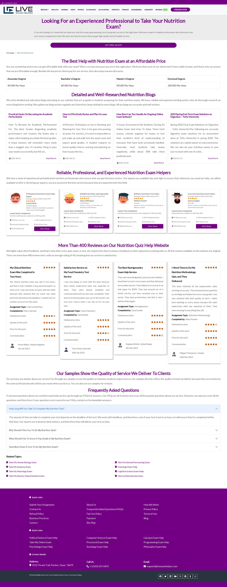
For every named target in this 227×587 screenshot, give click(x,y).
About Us (91, 504)
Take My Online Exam (40, 542)
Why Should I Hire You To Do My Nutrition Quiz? (32, 430)
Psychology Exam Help (41, 546)
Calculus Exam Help (154, 537)
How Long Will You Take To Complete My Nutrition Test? (36, 408)
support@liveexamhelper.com (162, 566)
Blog (146, 518)
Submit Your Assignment (41, 504)
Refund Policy (36, 513)
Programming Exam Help (156, 542)
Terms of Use (150, 513)
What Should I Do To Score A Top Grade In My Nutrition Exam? (40, 438)
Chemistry (148, 10)
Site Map (91, 522)
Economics (91, 10)
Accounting (104, 10)
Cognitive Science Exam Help (130, 471)
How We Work (151, 504)
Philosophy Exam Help (155, 546)
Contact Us (35, 509)
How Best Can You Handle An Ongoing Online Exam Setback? (139, 115)
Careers (33, 522)
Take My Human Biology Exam (22, 462)
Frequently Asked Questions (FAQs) (105, 509)
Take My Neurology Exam (20, 471)
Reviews (161, 10)
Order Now (180, 9)
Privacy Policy (151, 509)
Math (73, 10)
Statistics (115, 10)
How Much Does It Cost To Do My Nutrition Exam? (33, 446)
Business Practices (39, 518)
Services (44, 10)
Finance (125, 10)
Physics (81, 10)
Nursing (64, 10)
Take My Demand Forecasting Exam (133, 462)
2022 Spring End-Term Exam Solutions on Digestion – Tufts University (191, 115)
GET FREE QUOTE (113, 45)
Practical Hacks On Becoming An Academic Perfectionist (31, 115)
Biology (55, 10)
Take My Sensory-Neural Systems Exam (26, 476)
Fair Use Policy (94, 513)
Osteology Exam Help (127, 467)
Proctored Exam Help (98, 542)
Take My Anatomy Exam (19, 467)
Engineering (136, 10)
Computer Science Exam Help (102, 537)
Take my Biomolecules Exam (130, 476)
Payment (91, 518)
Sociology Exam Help (97, 546)
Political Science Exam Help (43, 537)
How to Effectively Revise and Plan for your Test (85, 115)
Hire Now (44, 228)
